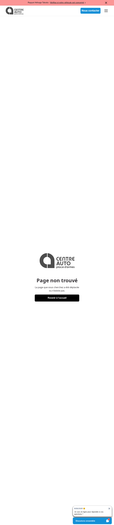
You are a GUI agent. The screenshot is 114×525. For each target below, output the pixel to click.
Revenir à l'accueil (57, 298)
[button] (105, 10)
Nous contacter (90, 11)
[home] (14, 11)
